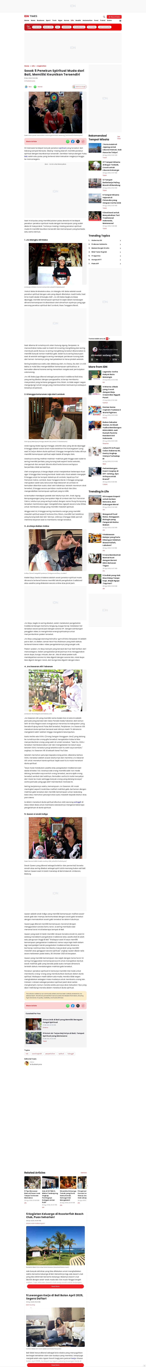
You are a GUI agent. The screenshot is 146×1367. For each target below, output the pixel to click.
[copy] (83, 141)
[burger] (120, 21)
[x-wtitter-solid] (78, 141)
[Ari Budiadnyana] (26, 1063)
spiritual (62, 148)
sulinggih (77, 802)
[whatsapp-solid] (67, 141)
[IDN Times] (30, 16)
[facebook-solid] (72, 141)
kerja (73, 1334)
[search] (104, 17)
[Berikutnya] (87, 1161)
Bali (25, 156)
